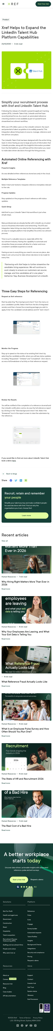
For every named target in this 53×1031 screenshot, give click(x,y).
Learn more (26, 515)
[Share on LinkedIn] (20, 480)
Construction (7, 923)
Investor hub (31, 983)
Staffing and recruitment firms (13, 945)
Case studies (7, 992)
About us (6, 975)
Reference (31, 911)
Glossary (30, 995)
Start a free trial (19, 880)
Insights (30, 940)
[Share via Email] (25, 480)
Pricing (29, 956)
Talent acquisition (9, 935)
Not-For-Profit (7, 911)
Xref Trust (30, 987)
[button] (3, 4)
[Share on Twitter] (16, 480)
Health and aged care (10, 915)
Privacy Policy (37, 1018)
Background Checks (34, 944)
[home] (13, 4)
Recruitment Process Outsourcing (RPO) (10, 940)
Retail (5, 927)
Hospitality (6, 931)
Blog (4, 988)
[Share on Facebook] (11, 480)
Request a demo (37, 880)
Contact (30, 979)
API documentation (9, 996)
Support (30, 975)
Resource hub (7, 984)
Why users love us (9, 953)
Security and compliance (35, 952)
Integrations (31, 948)
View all (5, 541)
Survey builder (32, 929)
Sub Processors (32, 999)
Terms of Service (25, 1018)
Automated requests (34, 933)
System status (32, 991)
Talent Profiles (32, 936)
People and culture (9, 949)
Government (7, 919)
